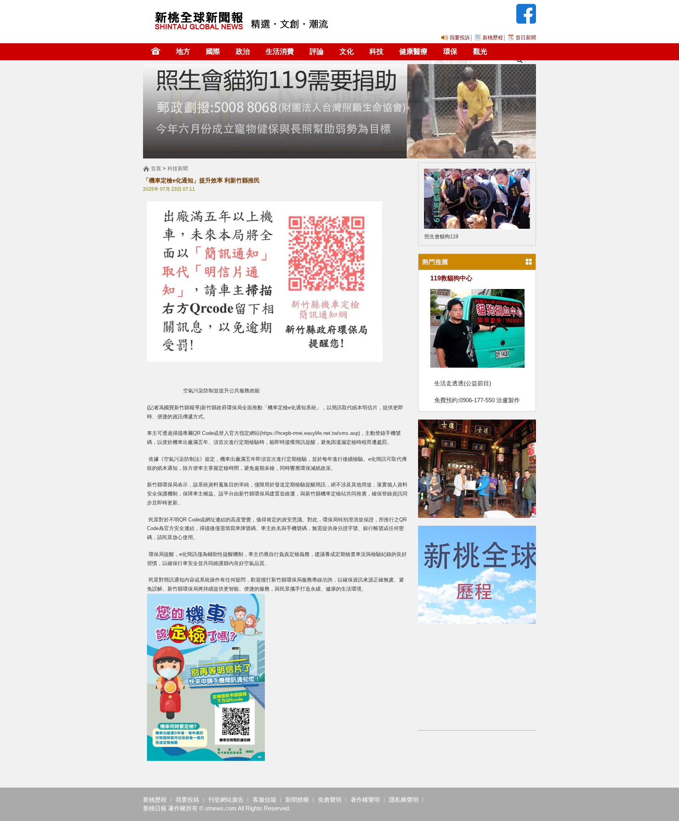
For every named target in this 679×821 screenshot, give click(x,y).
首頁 (156, 168)
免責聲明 (328, 799)
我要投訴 (460, 37)
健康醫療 (413, 51)
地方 (183, 51)
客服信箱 (263, 799)
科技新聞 (177, 168)
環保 (450, 51)
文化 (347, 51)
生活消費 (280, 51)
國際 (213, 51)
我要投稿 (187, 799)
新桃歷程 (493, 37)
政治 (243, 51)
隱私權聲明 (403, 799)
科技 (376, 51)
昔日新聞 (526, 37)
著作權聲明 (365, 799)
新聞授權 (297, 799)
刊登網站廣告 (226, 799)
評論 (317, 51)
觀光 (480, 51)
